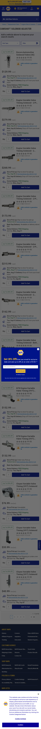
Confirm (20, 725)
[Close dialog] (38, 349)
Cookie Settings (20, 719)
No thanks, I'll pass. (20, 374)
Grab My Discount (20, 371)
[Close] (38, 694)
